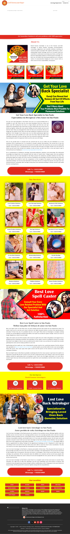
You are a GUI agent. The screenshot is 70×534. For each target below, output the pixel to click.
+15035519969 (60, 10)
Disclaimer (23, 528)
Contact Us (65, 3)
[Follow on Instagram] (41, 522)
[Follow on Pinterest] (38, 522)
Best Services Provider (46, 526)
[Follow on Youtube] (35, 522)
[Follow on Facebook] (29, 522)
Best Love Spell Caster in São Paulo (23, 347)
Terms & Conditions (45, 528)
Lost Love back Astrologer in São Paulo (43, 441)
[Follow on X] (32, 522)
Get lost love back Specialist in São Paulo (32, 150)
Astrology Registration (56, 3)
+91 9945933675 (56, 526)
